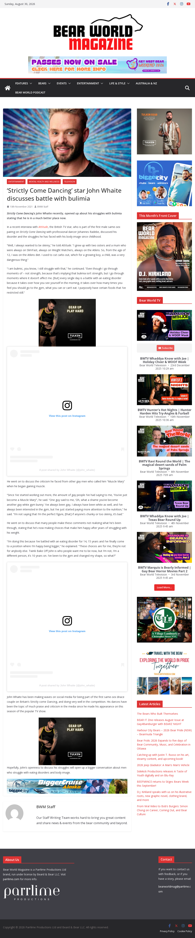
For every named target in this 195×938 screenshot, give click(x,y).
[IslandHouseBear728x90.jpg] (97, 59)
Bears (42, 83)
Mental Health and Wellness (44, 181)
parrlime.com (11, 879)
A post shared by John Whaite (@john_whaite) (67, 469)
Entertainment (88, 83)
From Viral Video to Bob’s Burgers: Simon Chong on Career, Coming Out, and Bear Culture (162, 810)
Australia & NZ (146, 83)
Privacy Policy (167, 931)
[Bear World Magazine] (7, 88)
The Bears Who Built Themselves (157, 713)
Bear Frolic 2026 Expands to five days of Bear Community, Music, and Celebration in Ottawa (163, 744)
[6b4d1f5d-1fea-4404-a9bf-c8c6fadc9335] (67, 301)
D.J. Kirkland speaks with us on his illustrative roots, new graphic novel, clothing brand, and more (164, 796)
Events (62, 83)
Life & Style (117, 83)
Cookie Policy (184, 931)
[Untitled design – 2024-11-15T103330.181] (164, 162)
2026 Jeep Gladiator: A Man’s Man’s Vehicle (163, 765)
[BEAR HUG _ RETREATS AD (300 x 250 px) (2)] (164, 650)
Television (69, 181)
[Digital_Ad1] (164, 599)
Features (21, 83)
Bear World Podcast (30, 92)
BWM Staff (42, 206)
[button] (30, 83)
